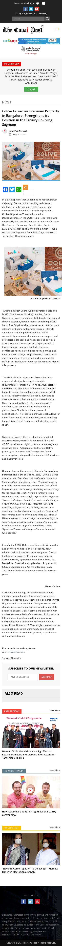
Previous (7, 162)
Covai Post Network (18, 131)
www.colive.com (16, 652)
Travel (31, 89)
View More (55, 710)
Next (55, 162)
